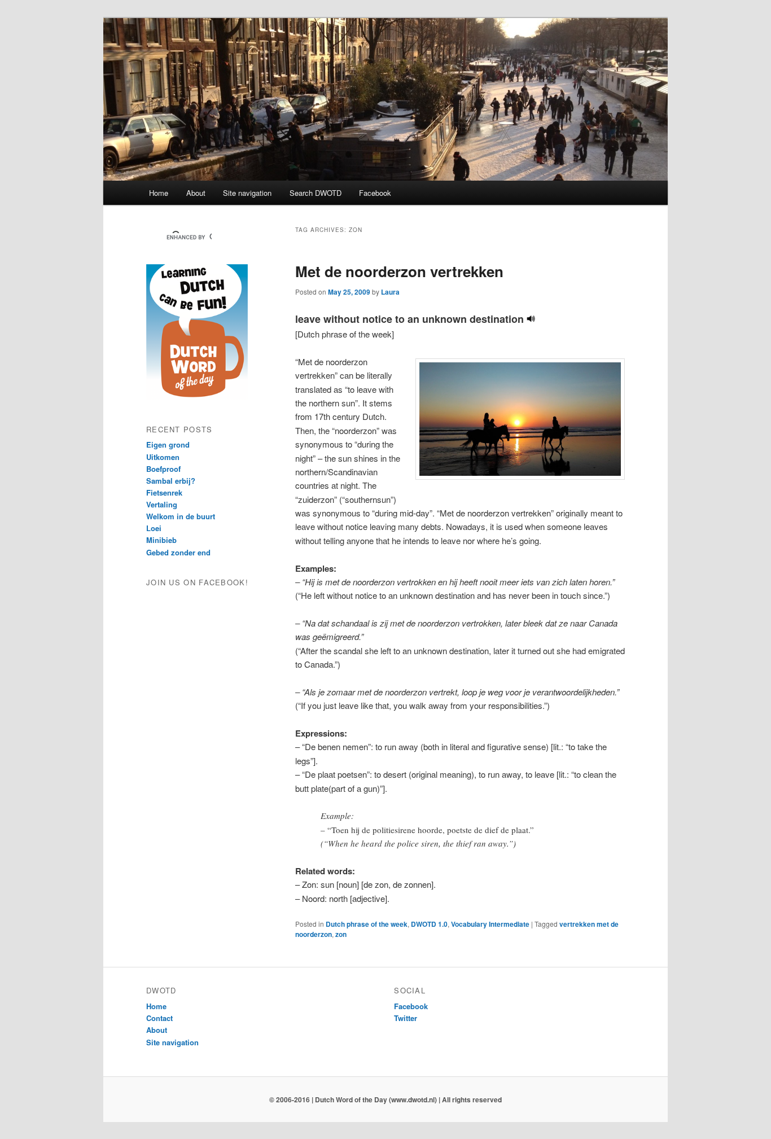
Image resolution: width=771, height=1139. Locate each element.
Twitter (405, 1018)
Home (158, 192)
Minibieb (161, 540)
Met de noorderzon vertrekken (399, 271)
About (195, 192)
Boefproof (163, 468)
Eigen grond (168, 444)
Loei (153, 528)
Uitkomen (162, 457)
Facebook (375, 192)
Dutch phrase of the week (367, 924)
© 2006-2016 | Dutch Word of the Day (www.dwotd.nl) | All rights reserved (385, 1099)
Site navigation (247, 192)
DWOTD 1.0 (429, 924)
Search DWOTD (315, 192)
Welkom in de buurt (180, 516)
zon (341, 934)
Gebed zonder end (178, 552)
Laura (390, 292)
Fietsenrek (164, 492)
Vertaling (161, 504)
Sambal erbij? (170, 480)
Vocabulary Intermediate (490, 924)
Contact (159, 1018)
